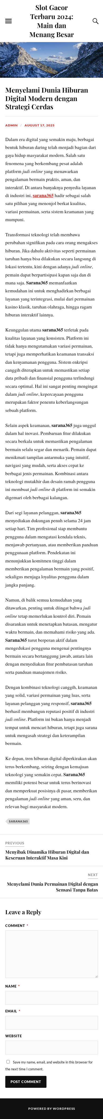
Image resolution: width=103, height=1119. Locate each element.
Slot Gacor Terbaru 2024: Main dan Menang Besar (51, 21)
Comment (16, 926)
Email (12, 1011)
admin (11, 125)
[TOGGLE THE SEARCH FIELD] (95, 21)
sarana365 (43, 195)
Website (13, 1036)
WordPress (64, 1109)
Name (12, 986)
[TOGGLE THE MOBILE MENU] (8, 21)
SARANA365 (18, 821)
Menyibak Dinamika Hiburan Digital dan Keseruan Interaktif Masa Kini (47, 855)
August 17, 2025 (40, 125)
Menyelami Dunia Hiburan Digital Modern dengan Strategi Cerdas (46, 98)
